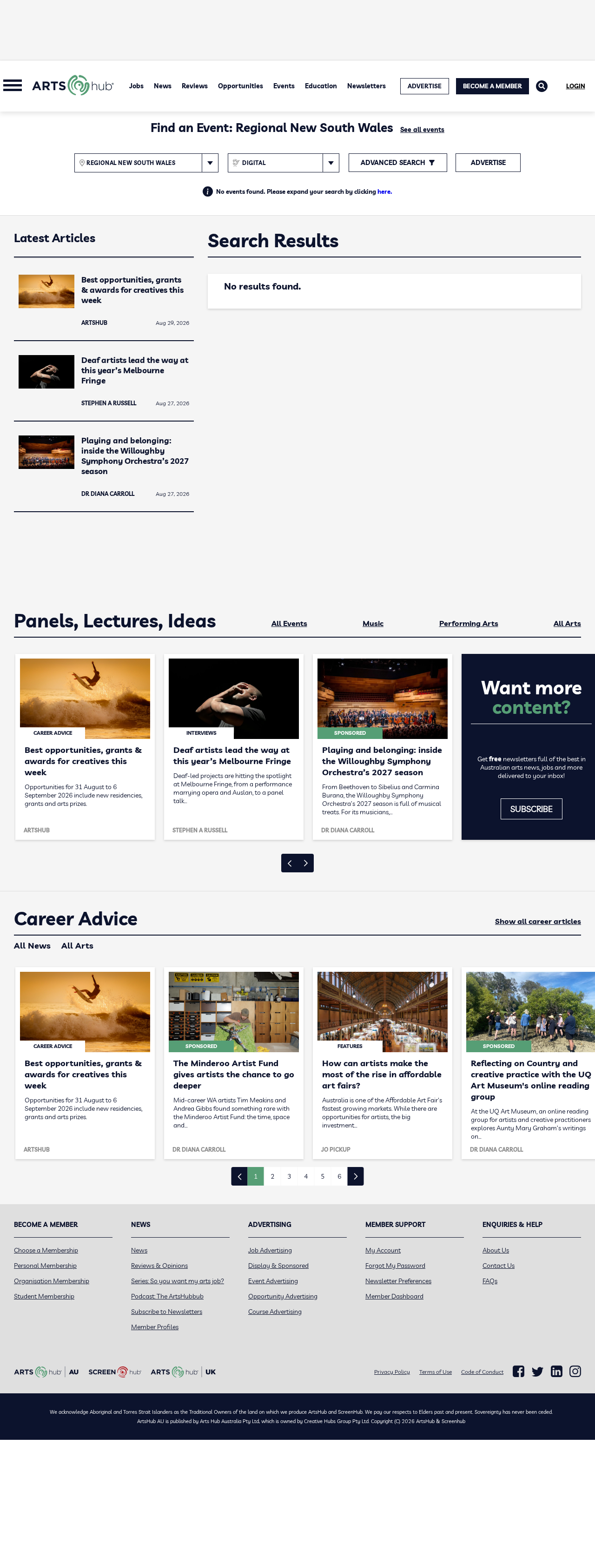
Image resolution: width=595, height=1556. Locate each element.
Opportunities (240, 86)
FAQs (490, 1281)
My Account (383, 1250)
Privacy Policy (392, 1371)
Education (321, 86)
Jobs (136, 86)
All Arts (567, 623)
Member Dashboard (394, 1296)
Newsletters (366, 86)
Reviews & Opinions (159, 1265)
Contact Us (499, 1265)
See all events (422, 129)
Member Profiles (154, 1327)
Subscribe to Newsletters (166, 1311)
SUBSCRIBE (531, 809)
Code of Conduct (482, 1371)
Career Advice (76, 919)
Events (284, 86)
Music (373, 623)
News (163, 86)
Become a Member (492, 86)
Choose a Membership (46, 1250)
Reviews (195, 86)
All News (32, 945)
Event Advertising (273, 1281)
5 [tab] (322, 1176)
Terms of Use (435, 1371)
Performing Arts (468, 623)
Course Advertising (275, 1311)
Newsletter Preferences (398, 1281)
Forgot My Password (395, 1265)
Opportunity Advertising (282, 1296)
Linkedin (556, 1371)
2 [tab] (272, 1176)
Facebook (518, 1371)
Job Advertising (270, 1250)
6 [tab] (339, 1176)
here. (384, 191)
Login (575, 86)
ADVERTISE (425, 86)
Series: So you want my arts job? (177, 1281)
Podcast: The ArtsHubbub (167, 1296)
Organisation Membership (51, 1281)
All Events (289, 623)
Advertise (488, 162)
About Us (496, 1250)
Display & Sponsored (278, 1265)
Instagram (575, 1371)
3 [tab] (289, 1176)
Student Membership (44, 1296)
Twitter (537, 1372)
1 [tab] (256, 1176)
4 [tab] (306, 1176)
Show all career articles (538, 921)
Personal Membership (45, 1265)
